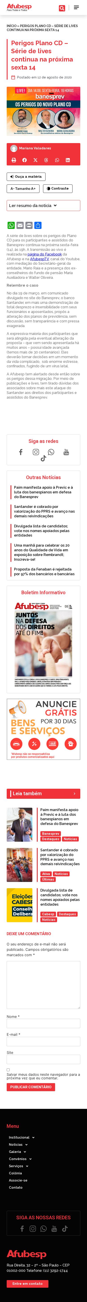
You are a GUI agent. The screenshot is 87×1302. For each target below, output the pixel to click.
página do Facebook (45, 254)
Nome (13, 1016)
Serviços (16, 1166)
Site (10, 1052)
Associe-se (18, 1180)
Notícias (16, 1145)
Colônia (15, 1173)
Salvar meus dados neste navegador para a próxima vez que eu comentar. (43, 1076)
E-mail (13, 1034)
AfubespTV (39, 259)
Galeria (15, 1152)
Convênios (18, 1159)
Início (12, 26)
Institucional (19, 1137)
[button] (76, 7)
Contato (16, 1188)
